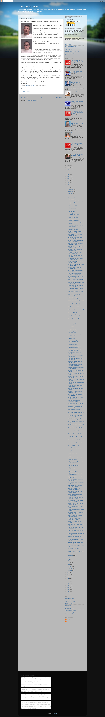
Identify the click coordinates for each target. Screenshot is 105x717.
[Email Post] (37, 85)
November (70, 191)
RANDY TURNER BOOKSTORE (72, 51)
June (69, 560)
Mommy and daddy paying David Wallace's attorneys (75, 241)
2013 (68, 574)
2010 (68, 580)
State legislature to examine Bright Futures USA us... (75, 543)
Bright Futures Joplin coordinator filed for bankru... (75, 443)
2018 (68, 182)
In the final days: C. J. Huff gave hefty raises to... (75, 334)
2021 (68, 176)
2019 (68, 180)
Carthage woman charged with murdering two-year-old (75, 365)
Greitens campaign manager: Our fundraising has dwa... (75, 501)
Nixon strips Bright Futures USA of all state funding (75, 313)
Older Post (59, 97)
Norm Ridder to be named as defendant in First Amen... (74, 274)
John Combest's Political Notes (72, 601)
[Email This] (39, 85)
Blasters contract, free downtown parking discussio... (75, 434)
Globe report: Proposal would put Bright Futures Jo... (75, 292)
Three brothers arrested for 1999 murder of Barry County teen (77, 82)
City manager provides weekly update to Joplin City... (74, 519)
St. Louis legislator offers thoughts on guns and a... (75, 377)
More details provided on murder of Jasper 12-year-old (76, 458)
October (70, 193)
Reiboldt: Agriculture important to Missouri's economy (75, 498)
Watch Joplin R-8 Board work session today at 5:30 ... (74, 419)
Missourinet (68, 605)
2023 (68, 172)
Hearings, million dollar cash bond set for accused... (75, 359)
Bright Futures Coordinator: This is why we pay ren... (75, 492)
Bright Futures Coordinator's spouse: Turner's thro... (74, 464)
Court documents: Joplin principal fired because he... (75, 528)
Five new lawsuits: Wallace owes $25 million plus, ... (75, 495)
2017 (68, 184)
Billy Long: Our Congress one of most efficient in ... (75, 392)
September (70, 555)
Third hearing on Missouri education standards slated (76, 331)
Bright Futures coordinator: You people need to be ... (75, 235)
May (69, 562)
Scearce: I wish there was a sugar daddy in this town (75, 398)
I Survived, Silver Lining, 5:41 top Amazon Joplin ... (75, 452)
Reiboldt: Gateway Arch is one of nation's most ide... (75, 262)
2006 (68, 587)
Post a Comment (26, 91)
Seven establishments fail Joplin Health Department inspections (77, 145)
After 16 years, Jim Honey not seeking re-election (74, 204)
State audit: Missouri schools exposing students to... (74, 350)
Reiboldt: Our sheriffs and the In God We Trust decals (75, 437)
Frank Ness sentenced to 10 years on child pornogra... (75, 322)
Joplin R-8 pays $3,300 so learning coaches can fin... (76, 280)
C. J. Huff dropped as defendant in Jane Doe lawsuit (75, 256)
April (69, 564)
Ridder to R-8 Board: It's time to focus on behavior (75, 253)
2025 (68, 169)
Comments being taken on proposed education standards (76, 229)
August (70, 557)
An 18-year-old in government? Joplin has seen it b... (75, 486)
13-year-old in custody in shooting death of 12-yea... (75, 461)
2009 (68, 581)
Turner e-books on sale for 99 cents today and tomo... (76, 513)
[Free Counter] (23, 672)
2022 (68, 174)
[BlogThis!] (41, 85)
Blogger (55, 713)
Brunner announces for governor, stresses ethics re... (75, 516)
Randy (68, 619)
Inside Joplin (68, 44)
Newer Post (24, 97)
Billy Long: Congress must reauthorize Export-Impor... (74, 295)
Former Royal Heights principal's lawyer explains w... (75, 244)
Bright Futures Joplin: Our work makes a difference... (75, 207)
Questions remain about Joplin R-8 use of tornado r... (76, 395)
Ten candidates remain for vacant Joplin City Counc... (75, 471)
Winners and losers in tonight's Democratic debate (75, 416)
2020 (68, 178)
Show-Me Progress (69, 608)
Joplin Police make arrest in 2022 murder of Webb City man (77, 123)
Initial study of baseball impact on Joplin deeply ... (75, 431)
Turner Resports (69, 54)
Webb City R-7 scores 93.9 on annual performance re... (74, 316)
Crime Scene (68, 600)
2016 (68, 186)
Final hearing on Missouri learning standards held (75, 277)
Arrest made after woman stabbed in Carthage (77, 155)
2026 (68, 167)
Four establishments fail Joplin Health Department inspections (77, 61)
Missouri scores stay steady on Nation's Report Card (75, 217)
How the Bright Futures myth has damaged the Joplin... (75, 286)
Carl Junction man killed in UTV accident (77, 72)
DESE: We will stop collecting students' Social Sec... (74, 347)
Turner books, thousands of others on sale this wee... (75, 250)
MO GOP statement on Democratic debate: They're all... (76, 413)
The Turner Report (28, 6)
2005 (68, 589)
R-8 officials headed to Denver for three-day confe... (75, 289)
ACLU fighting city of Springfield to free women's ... (75, 271)
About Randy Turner (69, 598)
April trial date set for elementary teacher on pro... (75, 362)
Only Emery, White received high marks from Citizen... (75, 407)
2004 (68, 591)
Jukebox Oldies (68, 49)
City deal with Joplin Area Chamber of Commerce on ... (76, 226)
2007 (68, 585)
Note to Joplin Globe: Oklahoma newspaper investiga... (75, 214)
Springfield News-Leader (70, 610)
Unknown (69, 621)
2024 (68, 171)
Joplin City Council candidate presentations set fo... (74, 401)
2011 (68, 578)
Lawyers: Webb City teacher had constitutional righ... (75, 341)
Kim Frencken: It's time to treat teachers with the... (75, 344)
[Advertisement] (74, 645)
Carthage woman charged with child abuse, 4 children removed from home (77, 134)
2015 (68, 187)
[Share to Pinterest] (45, 85)
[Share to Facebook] (43, 85)
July (69, 559)
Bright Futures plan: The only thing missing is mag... (75, 247)
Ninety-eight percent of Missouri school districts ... (75, 319)
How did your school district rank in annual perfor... (76, 307)
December (70, 189)
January (70, 570)
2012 (68, 576)
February (70, 568)
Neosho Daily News (69, 606)
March (69, 566)
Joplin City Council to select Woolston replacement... (74, 489)
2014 (68, 572)
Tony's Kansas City (69, 613)
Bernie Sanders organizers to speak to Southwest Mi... (76, 368)
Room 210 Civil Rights (70, 53)
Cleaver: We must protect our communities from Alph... (74, 298)
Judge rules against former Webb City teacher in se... (75, 195)
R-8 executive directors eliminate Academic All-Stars (75, 259)
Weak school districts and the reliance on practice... (74, 220)
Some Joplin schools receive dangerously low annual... (74, 304)
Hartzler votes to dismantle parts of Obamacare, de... (76, 310)
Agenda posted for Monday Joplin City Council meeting (75, 540)
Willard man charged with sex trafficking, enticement (77, 102)
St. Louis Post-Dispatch (70, 612)
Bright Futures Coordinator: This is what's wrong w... (75, 474)
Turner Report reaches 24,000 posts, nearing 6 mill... (75, 449)
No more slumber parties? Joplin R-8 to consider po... (76, 440)
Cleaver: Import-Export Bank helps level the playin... (75, 201)
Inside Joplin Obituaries (70, 46)
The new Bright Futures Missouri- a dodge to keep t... (76, 422)
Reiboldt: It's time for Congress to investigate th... (75, 386)
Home (42, 97)
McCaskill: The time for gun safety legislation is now (75, 371)
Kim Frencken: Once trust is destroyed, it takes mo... (74, 549)
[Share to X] (42, 85)
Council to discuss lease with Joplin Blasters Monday (76, 328)
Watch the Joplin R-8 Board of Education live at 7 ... (74, 268)
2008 (68, 583)
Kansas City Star (69, 603)
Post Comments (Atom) (32, 100)
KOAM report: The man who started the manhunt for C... (76, 552)
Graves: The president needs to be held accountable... (76, 265)
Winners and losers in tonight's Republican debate (75, 238)
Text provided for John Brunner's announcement (75, 504)
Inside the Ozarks (69, 48)
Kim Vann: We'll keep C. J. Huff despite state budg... (75, 232)
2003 (68, 593)
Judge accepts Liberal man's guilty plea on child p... (75, 356)
